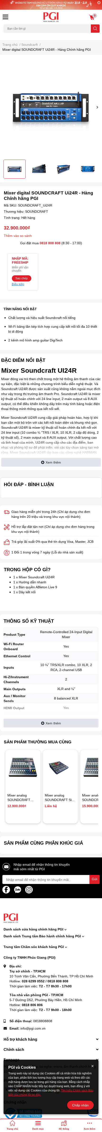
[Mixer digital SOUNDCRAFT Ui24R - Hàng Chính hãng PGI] (51, 107)
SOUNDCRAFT (36, 211)
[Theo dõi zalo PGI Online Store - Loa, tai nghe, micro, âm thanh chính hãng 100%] (17, 889)
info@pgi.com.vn (33, 1028)
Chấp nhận (80, 1105)
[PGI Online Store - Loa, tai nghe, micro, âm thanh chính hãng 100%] (51, 17)
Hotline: (38, 981)
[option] (51, 107)
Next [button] (97, 107)
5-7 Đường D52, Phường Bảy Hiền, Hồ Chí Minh (45, 1000)
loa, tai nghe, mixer (16, 35)
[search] (95, 28)
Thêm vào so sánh (18, 236)
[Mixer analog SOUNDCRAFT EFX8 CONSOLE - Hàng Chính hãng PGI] (23, 767)
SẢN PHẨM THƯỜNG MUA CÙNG (37, 741)
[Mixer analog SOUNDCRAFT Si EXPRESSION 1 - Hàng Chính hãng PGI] (60, 767)
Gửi (94, 879)
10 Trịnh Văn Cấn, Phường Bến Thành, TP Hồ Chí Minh (51, 976)
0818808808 (42, 1021)
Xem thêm (53, 462)
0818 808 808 (50, 243)
